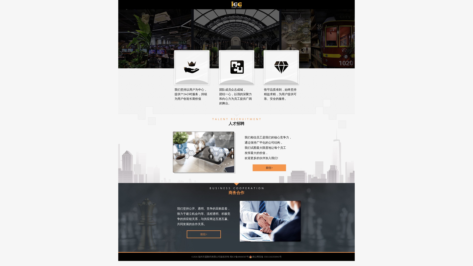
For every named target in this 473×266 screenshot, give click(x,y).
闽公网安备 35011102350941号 (267, 257)
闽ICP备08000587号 (239, 257)
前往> (269, 167)
